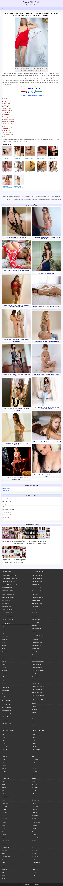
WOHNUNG (35, 869)
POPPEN (34, 812)
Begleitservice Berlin (37, 645)
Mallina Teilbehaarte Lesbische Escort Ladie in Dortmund (47, 441)
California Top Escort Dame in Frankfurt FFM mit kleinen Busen (16, 374)
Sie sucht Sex (35, 622)
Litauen (3, 648)
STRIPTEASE (35, 837)
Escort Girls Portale (6, 723)
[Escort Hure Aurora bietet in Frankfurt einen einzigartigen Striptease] (46, 290)
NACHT (34, 781)
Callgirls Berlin (5, 687)
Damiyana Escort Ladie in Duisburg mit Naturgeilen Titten (46, 475)
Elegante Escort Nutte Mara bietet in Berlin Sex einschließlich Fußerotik (16, 478)
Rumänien (4, 658)
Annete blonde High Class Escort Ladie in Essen (47, 341)
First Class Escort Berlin (38, 670)
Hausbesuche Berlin (37, 692)
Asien (3, 626)
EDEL (3, 793)
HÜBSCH (4, 875)
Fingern (3, 825)
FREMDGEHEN (5, 841)
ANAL (3, 740)
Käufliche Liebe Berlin (37, 581)
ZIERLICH (34, 872)
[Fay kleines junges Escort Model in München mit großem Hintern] (16, 392)
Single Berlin (35, 625)
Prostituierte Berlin (6, 697)
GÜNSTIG (4, 866)
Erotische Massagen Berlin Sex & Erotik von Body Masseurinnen (19, 541)
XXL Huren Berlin (6, 717)
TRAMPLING (35, 850)
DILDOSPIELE (5, 778)
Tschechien (4, 670)
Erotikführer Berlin (36, 655)
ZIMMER (34, 875)
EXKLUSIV (4, 819)
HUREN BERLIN (6, 600)
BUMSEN (4, 765)
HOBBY (4, 872)
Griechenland (5, 639)
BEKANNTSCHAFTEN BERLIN (9, 578)
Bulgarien (4, 633)
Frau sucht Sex (35, 683)
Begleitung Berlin (36, 648)
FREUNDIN (4, 844)
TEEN (33, 844)
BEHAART (4, 750)
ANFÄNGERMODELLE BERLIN (9, 575)
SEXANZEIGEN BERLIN (8, 613)
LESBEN (34, 753)
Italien (3, 642)
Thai (33, 722)
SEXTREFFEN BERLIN (7, 619)
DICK (3, 775)
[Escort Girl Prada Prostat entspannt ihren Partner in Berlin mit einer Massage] (16, 289)
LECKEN (34, 743)
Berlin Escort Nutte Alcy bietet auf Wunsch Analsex (46, 374)
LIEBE (33, 756)
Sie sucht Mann (36, 619)
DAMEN (4, 768)
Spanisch (34, 718)
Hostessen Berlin (6, 693)
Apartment (4, 746)
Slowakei (4, 664)
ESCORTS (4, 812)
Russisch (34, 715)
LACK (33, 737)
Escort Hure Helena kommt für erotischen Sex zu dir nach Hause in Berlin (47, 408)
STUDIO (34, 841)
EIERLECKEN (5, 797)
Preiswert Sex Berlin (6, 713)
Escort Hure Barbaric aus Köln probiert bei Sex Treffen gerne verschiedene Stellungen (46, 272)
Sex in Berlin (35, 609)
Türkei (3, 676)
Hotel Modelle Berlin (37, 575)
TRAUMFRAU (35, 856)
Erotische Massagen (6, 506)
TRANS (34, 853)
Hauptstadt (4, 869)
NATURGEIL (35, 784)
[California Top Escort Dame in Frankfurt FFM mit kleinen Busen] (16, 358)
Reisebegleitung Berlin (37, 597)
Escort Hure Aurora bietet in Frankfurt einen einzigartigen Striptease (46, 307)
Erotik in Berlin (35, 651)
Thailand (4, 673)
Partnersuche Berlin (36, 591)
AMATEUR (4, 737)
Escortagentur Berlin (37, 664)
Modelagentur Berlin (37, 587)
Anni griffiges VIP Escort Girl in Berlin (16, 237)
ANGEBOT (4, 743)
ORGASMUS (35, 806)
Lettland (4, 645)
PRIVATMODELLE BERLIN (8, 609)
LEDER (34, 746)
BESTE (3, 753)
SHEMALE (34, 828)
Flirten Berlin (35, 673)
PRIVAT (34, 819)
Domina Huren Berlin (6, 501)
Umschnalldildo (5, 517)
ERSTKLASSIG (5, 806)
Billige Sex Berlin (6, 704)
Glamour (4, 859)
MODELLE (34, 775)
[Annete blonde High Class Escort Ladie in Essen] (46, 325)
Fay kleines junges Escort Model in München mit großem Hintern (16, 409)
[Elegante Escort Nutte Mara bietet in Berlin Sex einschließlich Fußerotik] (16, 461)
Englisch (34, 706)
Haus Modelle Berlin (37, 689)
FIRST (3, 828)
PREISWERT (35, 815)
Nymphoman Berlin (6, 606)
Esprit (3, 815)
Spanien (4, 667)
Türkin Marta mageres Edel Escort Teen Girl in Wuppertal (16, 444)
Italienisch (34, 709)
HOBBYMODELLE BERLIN (8, 594)
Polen (3, 655)
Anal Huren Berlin (6, 498)
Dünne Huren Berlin (6, 707)
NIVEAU (34, 790)
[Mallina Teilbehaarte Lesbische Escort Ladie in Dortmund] (46, 425)
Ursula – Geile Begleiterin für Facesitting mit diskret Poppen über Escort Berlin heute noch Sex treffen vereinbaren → (34, 199)
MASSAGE (34, 772)
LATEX (33, 740)
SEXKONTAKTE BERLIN (8, 616)
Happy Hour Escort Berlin (38, 686)
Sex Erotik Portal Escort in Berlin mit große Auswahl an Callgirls (20, 561)
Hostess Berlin (5, 690)
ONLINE (34, 803)
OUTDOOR (34, 809)
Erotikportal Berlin (36, 658)
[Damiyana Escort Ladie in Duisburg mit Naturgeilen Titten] (46, 459)
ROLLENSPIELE (36, 822)
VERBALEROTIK (36, 863)
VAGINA (34, 859)
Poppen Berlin (35, 594)
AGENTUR (4, 734)
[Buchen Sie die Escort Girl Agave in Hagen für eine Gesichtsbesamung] (16, 323)
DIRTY (3, 781)
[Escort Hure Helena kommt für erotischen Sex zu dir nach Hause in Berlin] (46, 391)
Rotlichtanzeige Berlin (37, 603)
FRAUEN (4, 834)
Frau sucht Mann (36, 680)
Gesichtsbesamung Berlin (8, 509)
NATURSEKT (35, 787)
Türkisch (34, 725)
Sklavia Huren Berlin (6, 514)
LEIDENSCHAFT (36, 750)
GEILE (3, 853)
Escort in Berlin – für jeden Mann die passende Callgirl (43, 541)
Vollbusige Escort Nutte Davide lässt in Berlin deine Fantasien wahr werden (16, 271)
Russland (4, 661)
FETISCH (4, 822)
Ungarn (3, 680)
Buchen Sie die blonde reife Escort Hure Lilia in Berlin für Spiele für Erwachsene (46, 238)
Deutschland (5, 636)
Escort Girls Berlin (31, 2)
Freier (3, 837)
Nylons (33, 793)
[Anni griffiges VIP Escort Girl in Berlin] (16, 221)
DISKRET (4, 784)
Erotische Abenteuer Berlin (38, 661)
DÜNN (3, 790)
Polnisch (34, 712)
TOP (33, 847)
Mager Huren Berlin (6, 710)
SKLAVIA (34, 831)
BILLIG (3, 759)
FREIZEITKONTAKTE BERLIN (9, 584)
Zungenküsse (5, 520)
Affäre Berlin (35, 639)
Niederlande (4, 651)
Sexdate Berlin (35, 613)
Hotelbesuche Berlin (37, 578)
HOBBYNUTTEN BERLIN (8, 597)
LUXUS (34, 765)
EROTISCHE (5, 803)
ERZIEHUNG (5, 809)
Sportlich (34, 834)
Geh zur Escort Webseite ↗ (31, 96)
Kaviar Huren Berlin (6, 512)
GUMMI (3, 863)
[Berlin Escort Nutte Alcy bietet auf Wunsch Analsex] (46, 358)
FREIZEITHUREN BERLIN (8, 581)
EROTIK (4, 800)
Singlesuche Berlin (36, 628)
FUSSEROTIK (5, 847)
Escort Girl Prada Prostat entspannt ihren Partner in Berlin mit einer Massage (16, 305)
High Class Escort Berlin (38, 695)
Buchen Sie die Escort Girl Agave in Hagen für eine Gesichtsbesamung (16, 340)
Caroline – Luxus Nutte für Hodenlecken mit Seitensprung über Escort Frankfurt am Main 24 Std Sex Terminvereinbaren (31, 14)
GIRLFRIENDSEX (6, 856)
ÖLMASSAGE (35, 800)
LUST (33, 762)
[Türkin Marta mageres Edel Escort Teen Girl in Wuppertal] (16, 427)
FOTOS (3, 831)
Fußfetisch (4, 850)
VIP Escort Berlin (36, 631)
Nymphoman (35, 797)
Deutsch (34, 703)
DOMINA (4, 787)
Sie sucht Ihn (35, 616)
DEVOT (3, 772)
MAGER (34, 768)
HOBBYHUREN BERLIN (7, 591)
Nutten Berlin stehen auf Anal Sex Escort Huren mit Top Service (32, 541)
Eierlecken (4, 504)
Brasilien (4, 629)
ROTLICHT (34, 825)
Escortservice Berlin (37, 667)
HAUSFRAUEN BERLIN (7, 587)
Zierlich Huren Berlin (6, 720)
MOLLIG (34, 778)
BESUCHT (4, 756)
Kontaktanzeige (35, 584)
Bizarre (3, 762)
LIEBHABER (35, 759)
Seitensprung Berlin (36, 606)
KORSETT (34, 734)
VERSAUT (34, 866)
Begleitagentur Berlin (37, 642)
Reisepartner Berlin (36, 600)
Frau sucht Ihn (35, 676)
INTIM (3, 878)
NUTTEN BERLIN (6, 603)
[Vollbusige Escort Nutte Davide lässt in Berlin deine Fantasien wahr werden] (16, 254)
